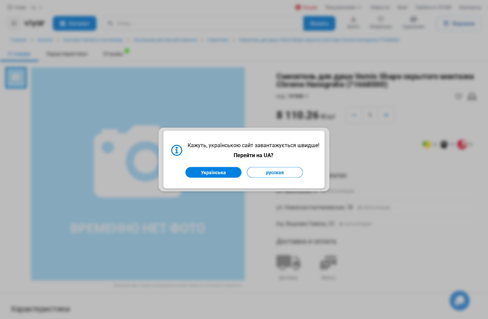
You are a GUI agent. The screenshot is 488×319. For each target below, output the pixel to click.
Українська (213, 172)
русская (275, 172)
